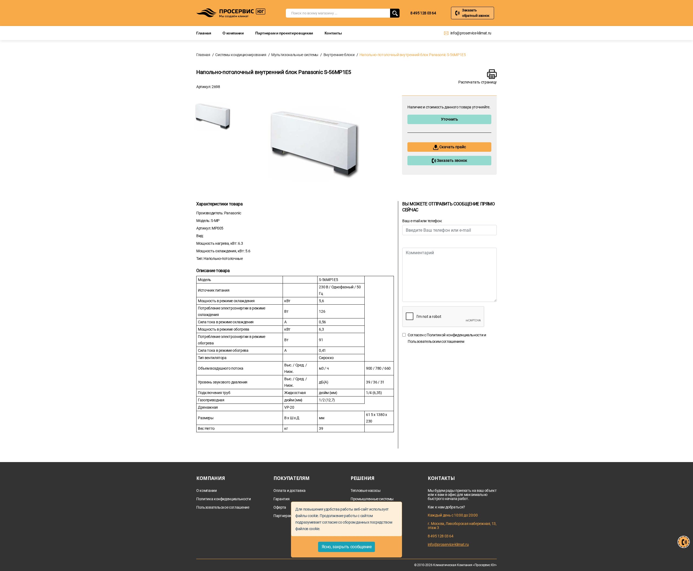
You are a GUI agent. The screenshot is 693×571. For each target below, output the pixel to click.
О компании (233, 33)
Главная (203, 33)
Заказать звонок (451, 160)
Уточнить (449, 119)
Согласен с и (447, 338)
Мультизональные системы (294, 55)
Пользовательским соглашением (436, 341)
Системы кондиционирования (240, 55)
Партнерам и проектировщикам (284, 33)
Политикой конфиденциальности (455, 335)
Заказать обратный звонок (475, 13)
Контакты (333, 33)
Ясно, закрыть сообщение (347, 546)
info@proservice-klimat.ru (470, 33)
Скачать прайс (452, 147)
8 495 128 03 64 (423, 13)
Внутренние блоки (338, 55)
